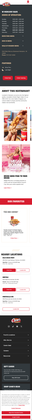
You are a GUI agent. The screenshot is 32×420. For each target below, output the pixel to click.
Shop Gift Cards (16, 377)
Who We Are (7, 340)
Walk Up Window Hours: (10, 46)
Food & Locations (9, 335)
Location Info (23, 270)
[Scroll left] (27, 108)
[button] (28, 2)
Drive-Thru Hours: (8, 36)
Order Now (8, 78)
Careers (6, 351)
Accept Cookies (16, 417)
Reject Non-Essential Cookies (16, 412)
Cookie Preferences (16, 408)
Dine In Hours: (7, 41)
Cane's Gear (7, 345)
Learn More (7, 188)
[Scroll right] (29, 108)
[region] (16, 124)
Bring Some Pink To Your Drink (15, 177)
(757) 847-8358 (10, 55)
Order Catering (21, 78)
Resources (6, 356)
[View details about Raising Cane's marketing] (16, 158)
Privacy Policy (21, 405)
